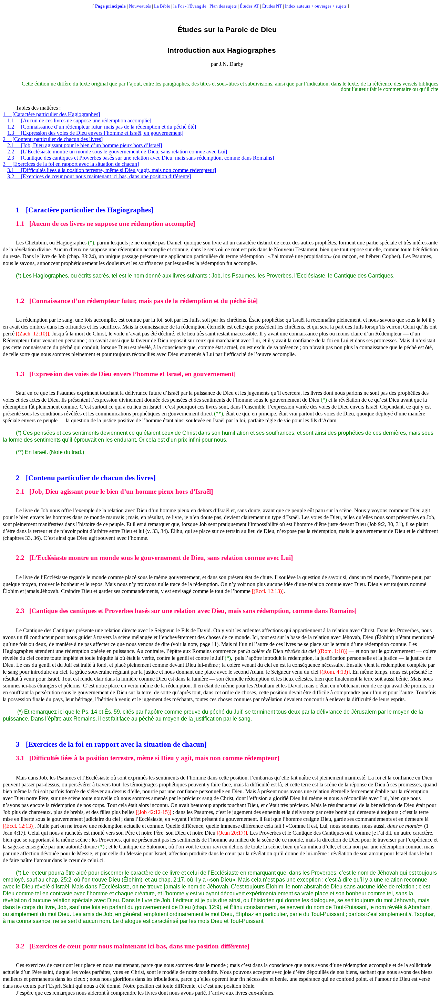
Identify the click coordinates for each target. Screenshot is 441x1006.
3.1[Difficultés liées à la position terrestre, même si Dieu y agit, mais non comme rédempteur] (111, 170)
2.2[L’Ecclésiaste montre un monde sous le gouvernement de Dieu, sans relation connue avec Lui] (117, 151)
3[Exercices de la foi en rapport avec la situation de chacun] (71, 164)
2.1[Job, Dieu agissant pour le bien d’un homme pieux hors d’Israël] (84, 145)
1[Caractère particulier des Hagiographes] (51, 114)
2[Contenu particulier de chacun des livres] (53, 139)
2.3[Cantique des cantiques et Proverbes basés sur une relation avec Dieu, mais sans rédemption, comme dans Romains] (140, 158)
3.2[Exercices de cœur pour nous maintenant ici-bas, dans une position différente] (99, 176)
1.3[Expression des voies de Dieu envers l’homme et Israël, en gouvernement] (95, 133)
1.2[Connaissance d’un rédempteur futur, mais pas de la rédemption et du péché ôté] (101, 127)
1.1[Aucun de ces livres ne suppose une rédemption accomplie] (79, 120)
